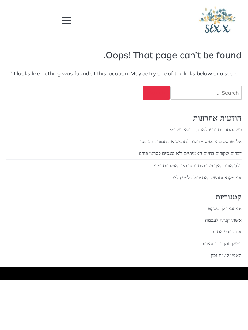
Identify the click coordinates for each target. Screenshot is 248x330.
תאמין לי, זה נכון (226, 255)
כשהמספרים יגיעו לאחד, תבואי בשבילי (206, 129)
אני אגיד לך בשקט (225, 208)
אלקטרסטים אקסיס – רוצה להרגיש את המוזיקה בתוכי (191, 141)
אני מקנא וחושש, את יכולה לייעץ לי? (207, 177)
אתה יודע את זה (227, 231)
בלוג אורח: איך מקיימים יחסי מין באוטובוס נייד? (197, 165)
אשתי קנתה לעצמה (223, 220)
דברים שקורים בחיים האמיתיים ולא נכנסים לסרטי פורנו (190, 153)
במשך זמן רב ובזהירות (221, 243)
